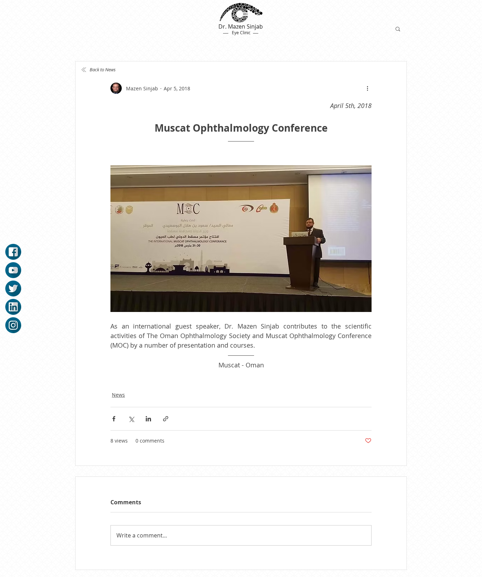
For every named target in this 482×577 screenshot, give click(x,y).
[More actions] (367, 88)
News (118, 394)
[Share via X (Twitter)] (131, 418)
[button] (397, 28)
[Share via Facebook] (113, 418)
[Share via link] (165, 418)
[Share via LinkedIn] (148, 418)
